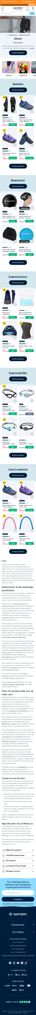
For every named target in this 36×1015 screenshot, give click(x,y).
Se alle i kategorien (18, 53)
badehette (5, 741)
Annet (16, 1002)
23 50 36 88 (19, 942)
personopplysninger (28, 904)
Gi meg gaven (18, 899)
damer (4, 724)
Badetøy (16, 994)
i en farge (12, 741)
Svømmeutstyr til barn (24, 35)
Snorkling (16, 998)
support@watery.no (20, 945)
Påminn (30, 414)
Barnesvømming (13, 35)
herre (8, 724)
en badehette (22, 767)
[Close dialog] (29, 966)
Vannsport (16, 989)
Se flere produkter (18, 90)
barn (14, 724)
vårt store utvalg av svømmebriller (13, 684)
